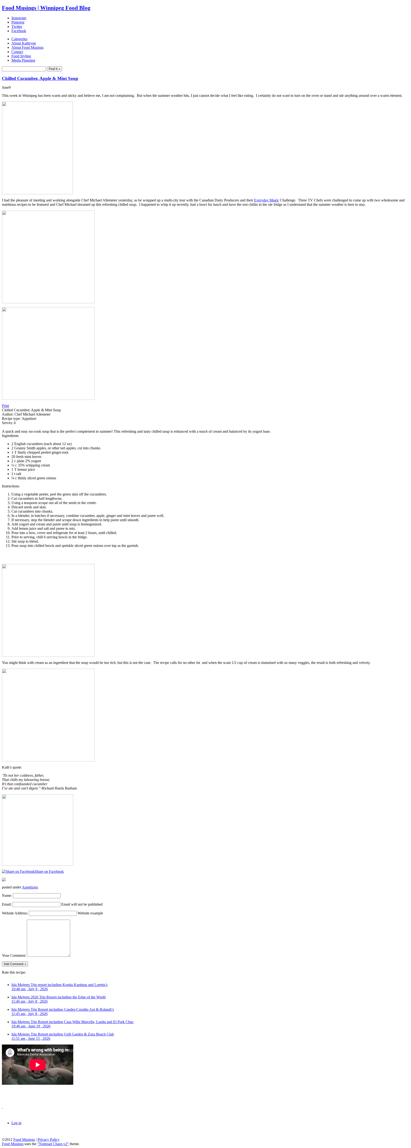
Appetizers (30, 887)
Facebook (18, 31)
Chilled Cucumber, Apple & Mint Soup (40, 78)
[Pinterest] (4, 880)
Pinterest (17, 22)
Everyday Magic (266, 200)
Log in (16, 1123)
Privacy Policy (48, 1140)
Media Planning (23, 60)
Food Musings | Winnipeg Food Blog (46, 8)
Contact (17, 52)
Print (5, 406)
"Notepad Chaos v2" (53, 1144)
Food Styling (21, 56)
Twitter (16, 27)
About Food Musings (27, 47)
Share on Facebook (49, 871)
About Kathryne (23, 43)
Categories (19, 39)
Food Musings (24, 1140)
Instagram (18, 18)
